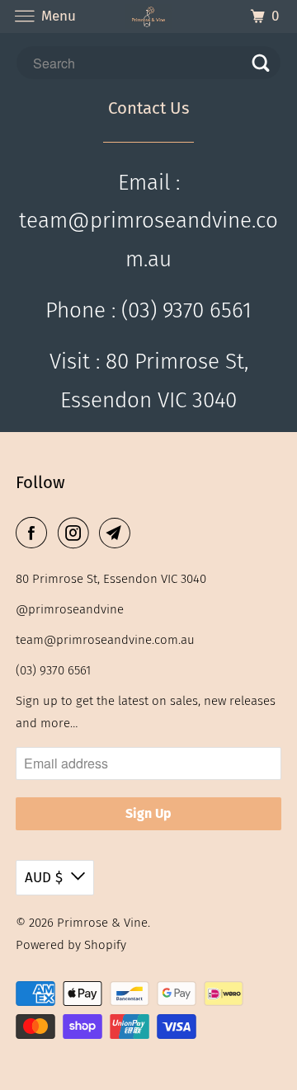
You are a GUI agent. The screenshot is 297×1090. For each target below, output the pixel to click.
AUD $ (44, 877)
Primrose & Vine (102, 922)
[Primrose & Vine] (148, 16)
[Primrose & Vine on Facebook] (35, 533)
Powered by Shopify (71, 944)
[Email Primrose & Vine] (118, 533)
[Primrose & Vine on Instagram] (77, 533)
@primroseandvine (70, 609)
